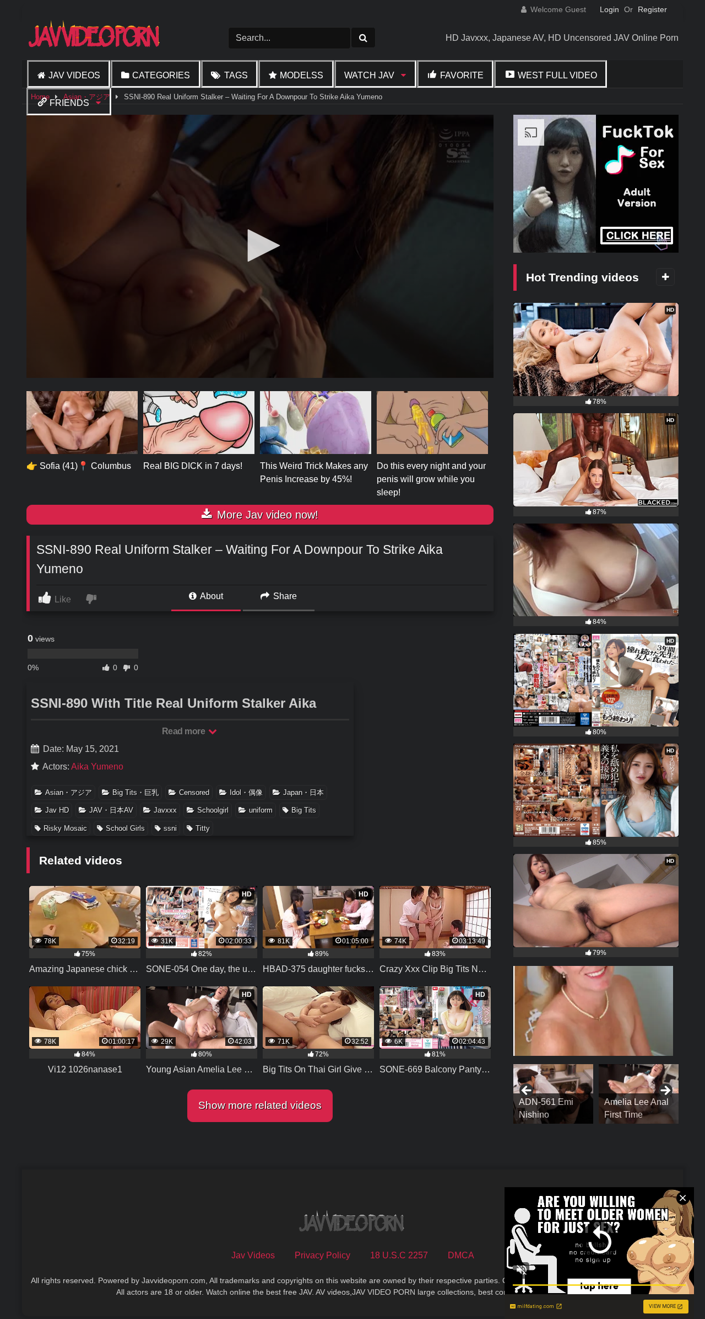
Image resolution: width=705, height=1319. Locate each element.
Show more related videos (260, 1105)
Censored (194, 792)
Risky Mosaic (65, 828)
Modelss (301, 75)
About (210, 596)
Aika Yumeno (97, 766)
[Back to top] (671, 1286)
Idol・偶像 (246, 792)
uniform (261, 810)
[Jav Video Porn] (95, 38)
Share (284, 596)
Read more (184, 731)
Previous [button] (527, 1091)
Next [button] (665, 1091)
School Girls (125, 828)
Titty (203, 828)
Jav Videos (74, 75)
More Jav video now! (266, 515)
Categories (161, 75)
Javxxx (165, 810)
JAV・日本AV (111, 810)
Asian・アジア (68, 792)
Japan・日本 (303, 792)
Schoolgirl (213, 810)
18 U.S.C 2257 (399, 1255)
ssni (170, 828)
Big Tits (303, 810)
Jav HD (57, 810)
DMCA (461, 1255)
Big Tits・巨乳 (135, 792)
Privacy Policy (322, 1255)
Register (652, 9)
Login (609, 9)
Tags (236, 75)
